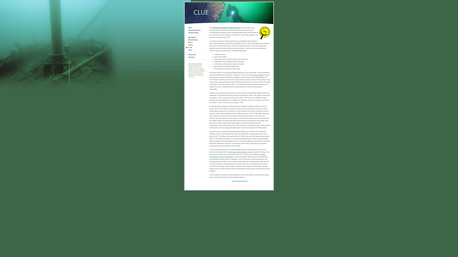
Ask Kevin (191, 57)
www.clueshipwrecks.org (240, 181)
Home (190, 27)
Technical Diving (193, 32)
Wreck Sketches (193, 40)
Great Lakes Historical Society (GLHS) (240, 152)
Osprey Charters (258, 75)
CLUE (190, 47)
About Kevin (192, 54)
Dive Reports (192, 37)
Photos (190, 42)
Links (190, 50)
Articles (190, 45)
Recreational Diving (194, 30)
